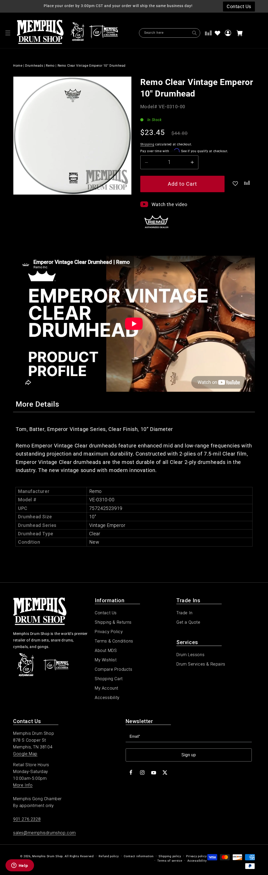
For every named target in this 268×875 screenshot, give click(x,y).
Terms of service (169, 860)
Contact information (138, 856)
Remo (50, 65)
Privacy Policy (109, 631)
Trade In (184, 612)
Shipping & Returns (113, 622)
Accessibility (107, 697)
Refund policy (109, 856)
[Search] (194, 33)
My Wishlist (106, 659)
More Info (22, 785)
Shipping (147, 144)
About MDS (106, 650)
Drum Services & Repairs (200, 664)
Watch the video (169, 204)
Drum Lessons (190, 654)
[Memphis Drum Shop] (78, 33)
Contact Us (106, 612)
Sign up (188, 755)
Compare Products (113, 669)
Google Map (25, 753)
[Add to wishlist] (217, 33)
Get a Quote (188, 622)
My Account (106, 688)
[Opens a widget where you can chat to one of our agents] (19, 865)
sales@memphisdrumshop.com (44, 832)
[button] (8, 33)
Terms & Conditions (114, 641)
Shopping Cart (109, 678)
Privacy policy (196, 856)
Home (17, 65)
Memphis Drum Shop (47, 856)
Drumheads (34, 65)
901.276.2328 (27, 819)
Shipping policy (170, 856)
